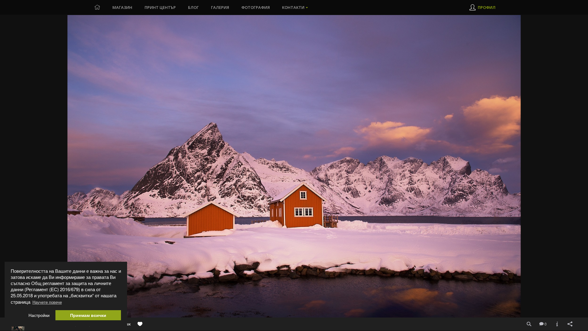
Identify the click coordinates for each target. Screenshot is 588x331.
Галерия (220, 7)
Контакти (293, 7)
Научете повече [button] (47, 302)
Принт (160, 7)
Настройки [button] (39, 315)
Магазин (122, 7)
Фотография (255, 7)
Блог (193, 7)
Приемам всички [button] (88, 315)
